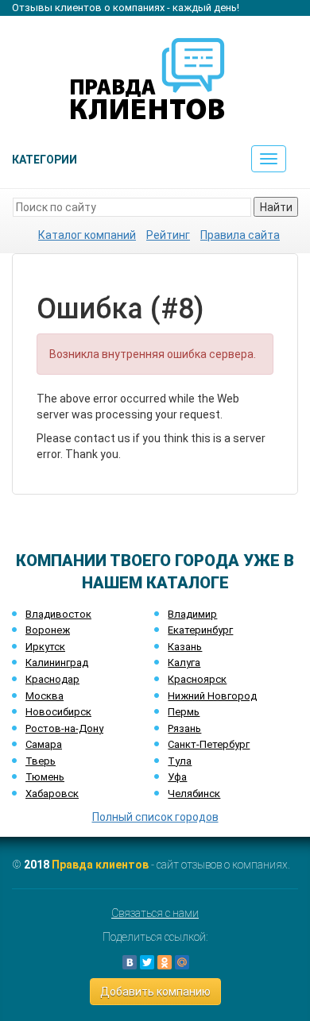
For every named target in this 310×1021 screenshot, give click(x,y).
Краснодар (52, 679)
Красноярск (197, 679)
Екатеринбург (200, 630)
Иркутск (45, 647)
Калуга (184, 662)
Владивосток (58, 614)
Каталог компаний (87, 235)
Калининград (56, 662)
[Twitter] (147, 962)
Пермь (184, 712)
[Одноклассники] (164, 962)
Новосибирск (58, 712)
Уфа (177, 777)
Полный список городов (155, 817)
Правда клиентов (100, 864)
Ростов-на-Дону (64, 728)
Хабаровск (52, 793)
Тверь (40, 761)
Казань (185, 647)
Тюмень (44, 777)
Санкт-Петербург (209, 744)
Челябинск (194, 793)
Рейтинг (168, 235)
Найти (276, 207)
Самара (43, 744)
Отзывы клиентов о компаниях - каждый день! (125, 7)
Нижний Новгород (212, 696)
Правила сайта (240, 235)
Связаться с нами (155, 913)
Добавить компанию (155, 991)
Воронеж (47, 630)
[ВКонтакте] (129, 962)
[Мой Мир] (182, 962)
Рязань (184, 728)
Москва (44, 696)
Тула (180, 761)
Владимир (192, 614)
